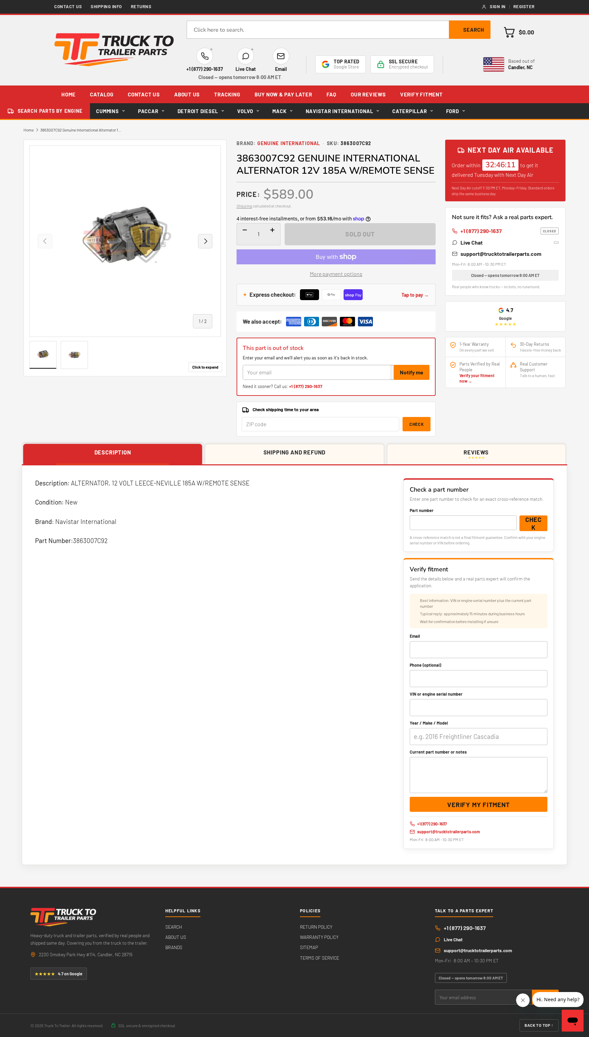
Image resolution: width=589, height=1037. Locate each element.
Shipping (244, 205)
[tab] (112, 454)
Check (416, 424)
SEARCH (173, 927)
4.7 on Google (58, 973)
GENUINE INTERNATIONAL (288, 143)
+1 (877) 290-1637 (305, 386)
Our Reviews (368, 94)
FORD (452, 111)
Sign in (498, 6)
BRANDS (173, 947)
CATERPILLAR (409, 111)
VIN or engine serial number (436, 694)
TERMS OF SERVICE (319, 958)
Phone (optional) (425, 665)
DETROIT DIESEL (198, 111)
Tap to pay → (415, 295)
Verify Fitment (421, 94)
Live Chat (471, 242)
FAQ (331, 94)
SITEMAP (309, 947)
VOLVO (245, 111)
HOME (68, 94)
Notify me (411, 372)
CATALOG (101, 94)
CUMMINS (107, 111)
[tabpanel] (294, 665)
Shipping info (106, 6)
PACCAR (148, 111)
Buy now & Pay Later (283, 94)
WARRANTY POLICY (319, 937)
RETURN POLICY (316, 927)
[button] (519, 32)
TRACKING (227, 94)
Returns (141, 6)
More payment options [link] (336, 273)
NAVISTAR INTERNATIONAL (339, 111)
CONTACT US (144, 94)
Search (473, 30)
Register (524, 6)
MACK (279, 111)
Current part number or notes (438, 752)
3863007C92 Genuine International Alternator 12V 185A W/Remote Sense (81, 129)
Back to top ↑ (539, 1025)
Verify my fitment (478, 804)
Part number (422, 510)
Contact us (68, 6)
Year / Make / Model (429, 723)
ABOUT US (187, 94)
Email (415, 636)
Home (29, 129)
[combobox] (338, 29)
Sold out (360, 234)
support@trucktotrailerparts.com (500, 253)
